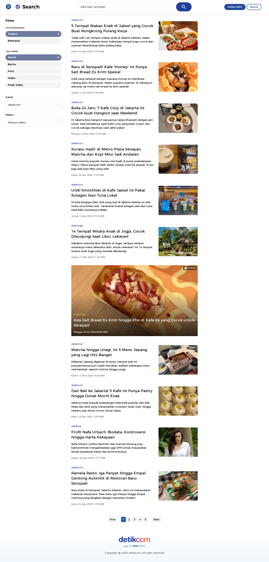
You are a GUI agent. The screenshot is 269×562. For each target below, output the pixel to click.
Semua (12, 57)
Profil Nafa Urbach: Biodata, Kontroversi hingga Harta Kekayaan (108, 434)
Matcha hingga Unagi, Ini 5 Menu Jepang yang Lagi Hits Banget (109, 352)
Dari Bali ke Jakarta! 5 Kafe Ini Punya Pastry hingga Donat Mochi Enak (111, 393)
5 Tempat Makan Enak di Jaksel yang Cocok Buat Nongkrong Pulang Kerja (112, 28)
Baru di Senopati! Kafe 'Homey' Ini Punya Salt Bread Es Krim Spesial (109, 69)
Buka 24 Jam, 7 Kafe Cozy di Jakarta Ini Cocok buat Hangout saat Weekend (107, 110)
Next (156, 519)
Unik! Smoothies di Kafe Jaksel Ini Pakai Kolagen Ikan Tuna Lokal (108, 193)
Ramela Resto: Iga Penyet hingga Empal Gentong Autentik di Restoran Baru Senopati (108, 478)
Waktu (10, 114)
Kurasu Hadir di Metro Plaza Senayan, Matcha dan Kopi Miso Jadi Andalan (106, 152)
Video (11, 78)
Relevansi (14, 40)
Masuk (254, 6)
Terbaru (13, 33)
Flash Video (15, 84)
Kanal (9, 97)
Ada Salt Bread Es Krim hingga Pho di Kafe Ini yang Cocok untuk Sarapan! (134, 322)
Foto (11, 71)
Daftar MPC (235, 6)
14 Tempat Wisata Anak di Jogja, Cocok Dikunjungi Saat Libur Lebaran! (108, 234)
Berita (12, 64)
